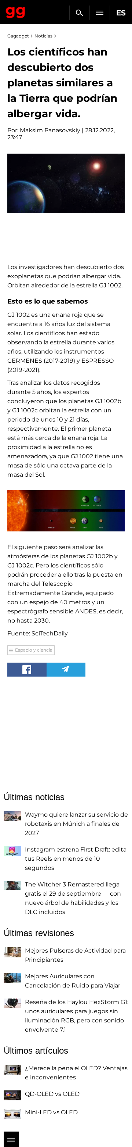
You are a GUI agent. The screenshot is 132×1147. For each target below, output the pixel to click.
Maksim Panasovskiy (50, 130)
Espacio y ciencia (33, 650)
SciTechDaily (50, 633)
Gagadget (15, 11)
